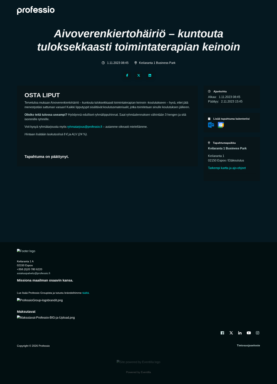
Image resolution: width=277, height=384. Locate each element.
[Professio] (26, 251)
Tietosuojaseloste (248, 345)
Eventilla (146, 372)
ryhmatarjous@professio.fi (84, 126)
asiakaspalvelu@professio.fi (33, 273)
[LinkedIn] (150, 76)
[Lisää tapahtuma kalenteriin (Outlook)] (211, 124)
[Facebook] (127, 76)
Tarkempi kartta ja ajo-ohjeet (227, 168)
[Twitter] (138, 76)
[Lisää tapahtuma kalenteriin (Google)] (221, 124)
